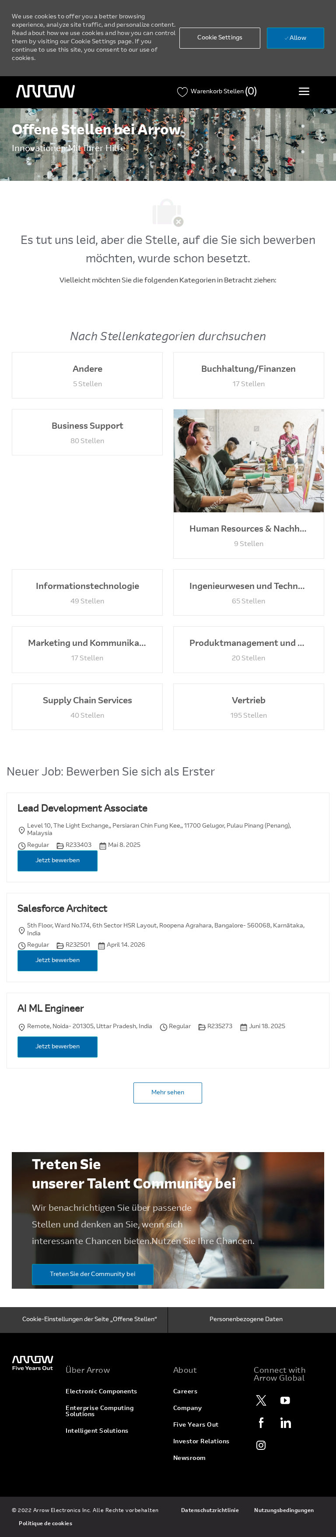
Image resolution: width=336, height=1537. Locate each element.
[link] (33, 1362)
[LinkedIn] (285, 1422)
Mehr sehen (167, 1093)
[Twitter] (261, 1400)
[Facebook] (261, 1422)
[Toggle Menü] (304, 91)
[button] (219, 38)
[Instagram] (261, 1445)
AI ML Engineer (51, 1009)
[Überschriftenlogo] (45, 91)
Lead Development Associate (82, 809)
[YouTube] (285, 1400)
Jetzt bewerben (57, 861)
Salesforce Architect (62, 909)
